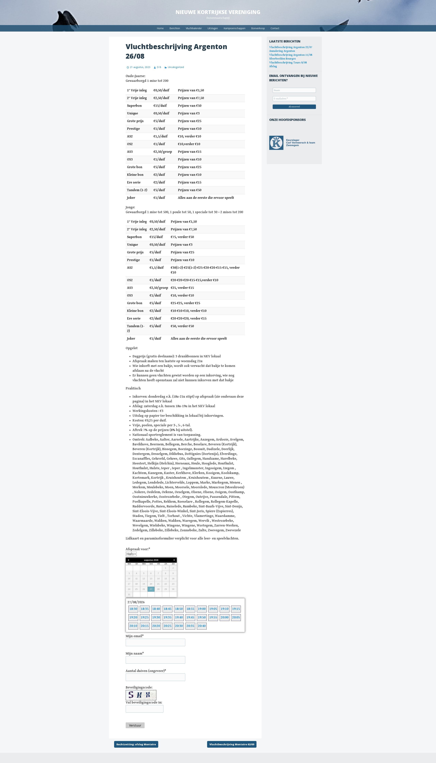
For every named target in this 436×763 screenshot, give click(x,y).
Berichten (174, 28)
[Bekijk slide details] (294, 143)
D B (159, 67)
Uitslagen (213, 28)
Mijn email (135, 636)
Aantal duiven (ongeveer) (146, 671)
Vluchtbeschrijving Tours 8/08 (288, 62)
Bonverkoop (258, 28)
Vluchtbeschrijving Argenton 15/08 (290, 55)
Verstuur (135, 725)
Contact (275, 28)
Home (160, 28)
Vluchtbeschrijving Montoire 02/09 (231, 744)
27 (151, 589)
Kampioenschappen (234, 28)
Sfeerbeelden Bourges (282, 58)
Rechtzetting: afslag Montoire (136, 744)
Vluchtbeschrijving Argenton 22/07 (290, 47)
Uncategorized (176, 67)
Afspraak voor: (138, 549)
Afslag (273, 66)
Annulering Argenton (282, 51)
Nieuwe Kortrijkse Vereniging (218, 12)
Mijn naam (135, 654)
